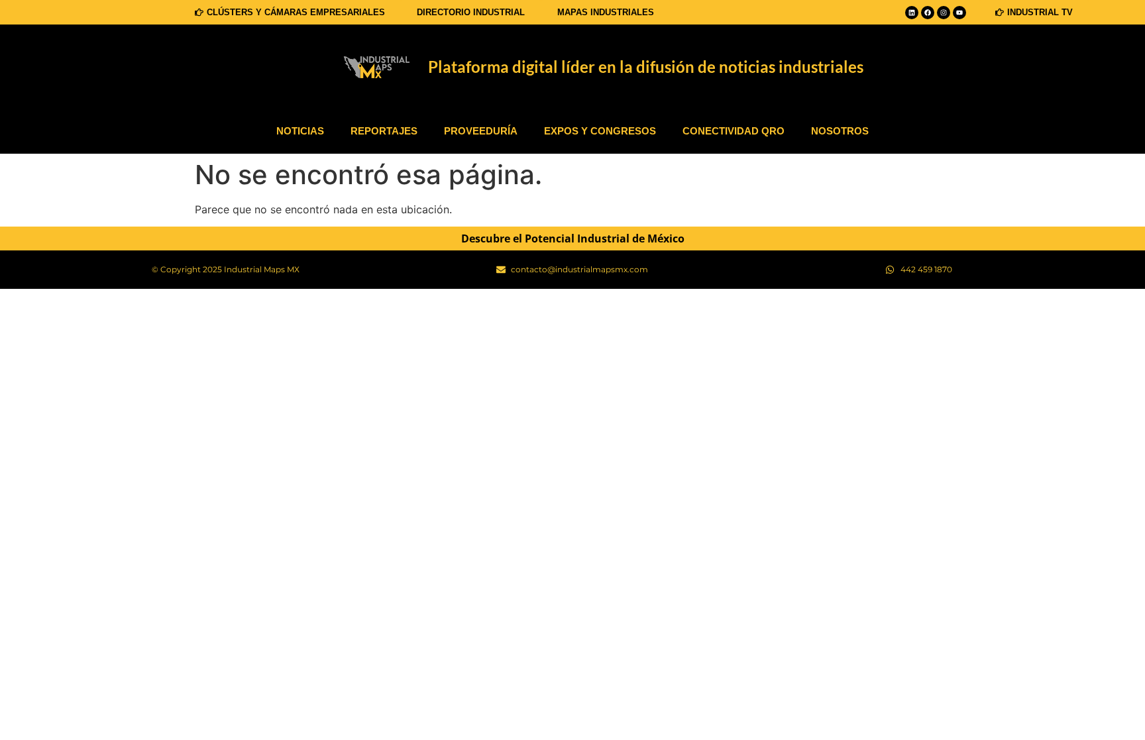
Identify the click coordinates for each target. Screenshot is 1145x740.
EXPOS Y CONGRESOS (600, 130)
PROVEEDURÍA (481, 130)
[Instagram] (943, 12)
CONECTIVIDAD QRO (733, 130)
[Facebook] (927, 12)
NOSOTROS (840, 130)
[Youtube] (959, 12)
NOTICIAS (300, 130)
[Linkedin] (911, 12)
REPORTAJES (384, 130)
